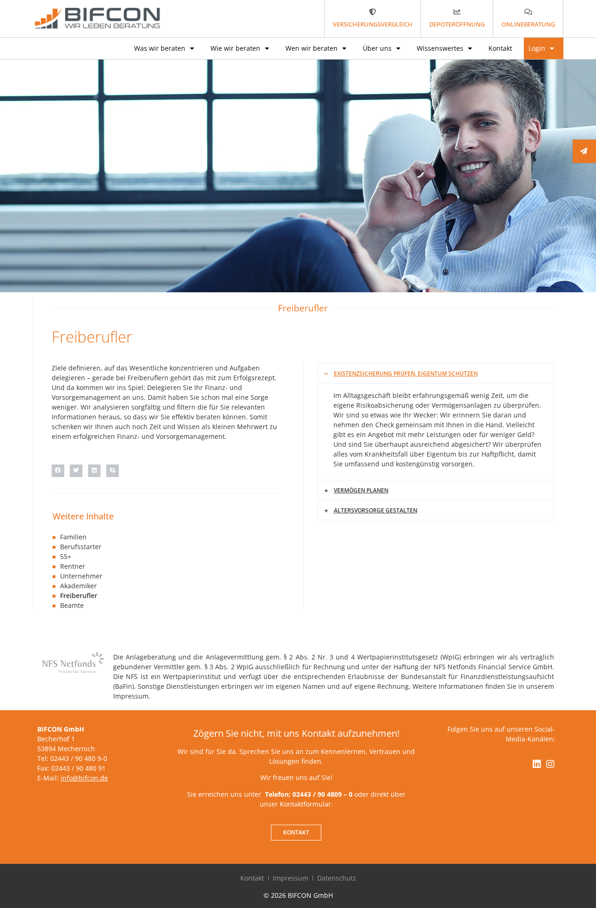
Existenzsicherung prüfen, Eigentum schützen (406, 373)
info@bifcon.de (84, 777)
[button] (58, 470)
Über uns (377, 48)
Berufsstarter (81, 546)
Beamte (72, 605)
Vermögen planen (361, 490)
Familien (73, 536)
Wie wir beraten (235, 48)
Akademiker (78, 585)
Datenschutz (336, 878)
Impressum (290, 878)
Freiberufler (78, 595)
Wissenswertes (440, 48)
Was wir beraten (159, 48)
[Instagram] (550, 764)
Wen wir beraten (311, 48)
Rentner (72, 566)
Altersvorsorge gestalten (375, 510)
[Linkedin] (537, 764)
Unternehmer (81, 576)
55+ (65, 556)
